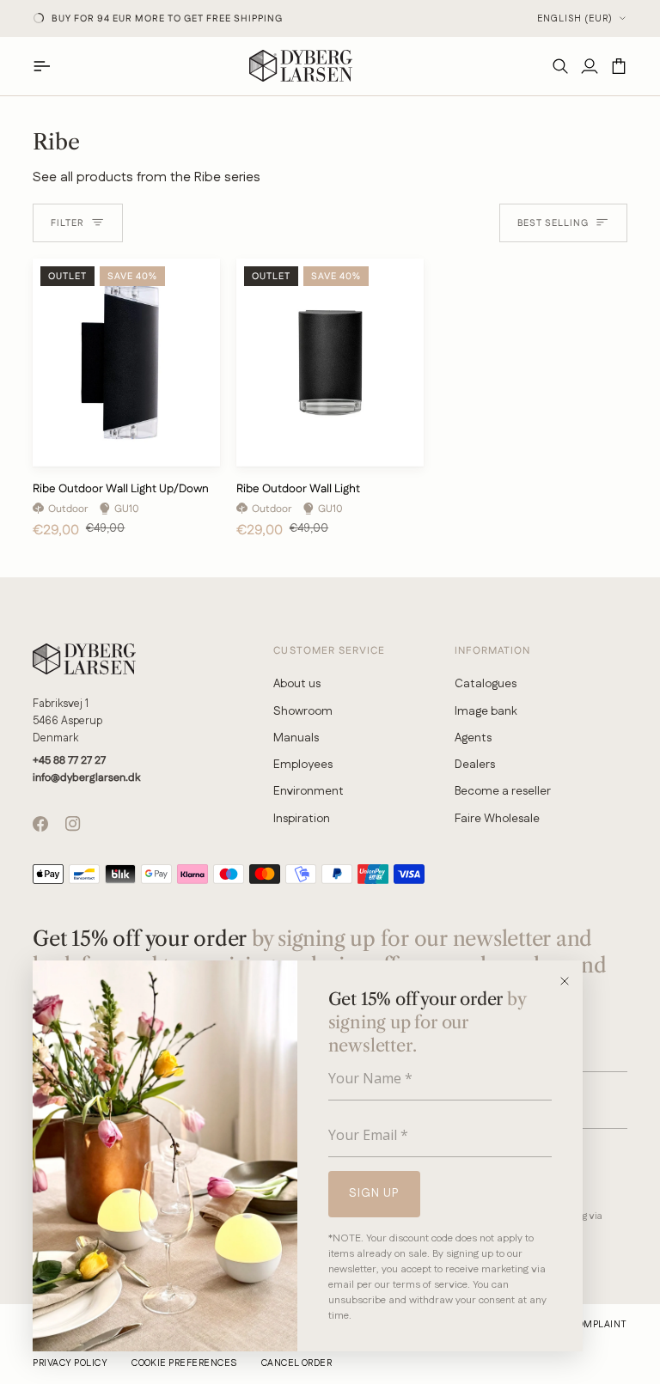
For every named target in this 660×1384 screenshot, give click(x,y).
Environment (308, 791)
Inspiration (301, 818)
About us (297, 683)
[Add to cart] (193, 446)
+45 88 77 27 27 (69, 760)
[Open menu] (47, 66)
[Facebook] (40, 824)
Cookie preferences (184, 1363)
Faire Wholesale (497, 818)
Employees (303, 764)
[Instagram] (73, 824)
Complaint (598, 1325)
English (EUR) (575, 19)
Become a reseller (503, 791)
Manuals (296, 738)
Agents (473, 738)
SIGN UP (374, 1193)
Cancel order (297, 1363)
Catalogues (485, 683)
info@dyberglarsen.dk (86, 777)
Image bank (486, 711)
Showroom (303, 711)
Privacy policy (70, 1363)
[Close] (570, 981)
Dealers (475, 764)
